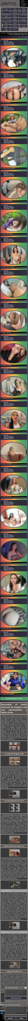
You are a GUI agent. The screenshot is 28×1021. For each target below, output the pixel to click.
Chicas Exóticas (15, 9)
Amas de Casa (6, 9)
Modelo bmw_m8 (7, 496)
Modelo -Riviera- (7, 332)
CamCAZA (3, 33)
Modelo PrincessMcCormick (9, 299)
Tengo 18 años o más (16, 998)
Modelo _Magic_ (7, 69)
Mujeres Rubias (6, 26)
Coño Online (24, 15)
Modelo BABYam (7, 102)
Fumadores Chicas (15, 23)
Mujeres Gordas (24, 9)
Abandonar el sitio (8, 1001)
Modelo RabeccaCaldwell (9, 168)
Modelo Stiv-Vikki (7, 628)
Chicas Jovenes (24, 12)
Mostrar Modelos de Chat (14, 698)
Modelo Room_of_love (8, 266)
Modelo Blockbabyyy (8, 595)
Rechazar (10, 1018)
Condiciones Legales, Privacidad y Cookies (16, 1014)
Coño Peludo (6, 18)
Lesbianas (15, 28)
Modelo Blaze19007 (7, 201)
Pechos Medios (15, 19)
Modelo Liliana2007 (7, 661)
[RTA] (25, 1001)
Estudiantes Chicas (6, 16)
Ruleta (23, 6)
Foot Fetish (23, 22)
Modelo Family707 (7, 365)
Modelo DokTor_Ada (8, 398)
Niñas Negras (6, 29)
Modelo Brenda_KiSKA (8, 693)
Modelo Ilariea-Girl (7, 529)
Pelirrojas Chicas (24, 26)
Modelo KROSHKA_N (8, 431)
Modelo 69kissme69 (7, 233)
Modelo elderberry (7, 562)
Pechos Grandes (24, 19)
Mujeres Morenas (15, 26)
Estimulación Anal (6, 23)
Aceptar (21, 1018)
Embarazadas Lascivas (5, 14)
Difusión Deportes (15, 12)
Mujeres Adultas (15, 16)
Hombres (23, 2)
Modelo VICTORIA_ (7, 463)
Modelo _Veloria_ (7, 135)
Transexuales (23, 4)
